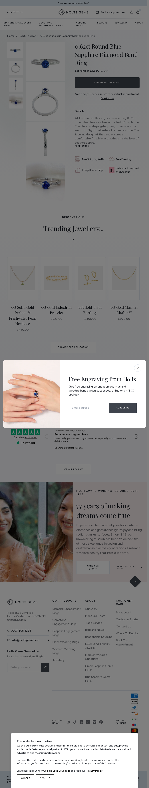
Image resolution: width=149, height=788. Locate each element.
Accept (25, 778)
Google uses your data (56, 770)
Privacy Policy (94, 770)
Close (137, 368)
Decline (45, 778)
